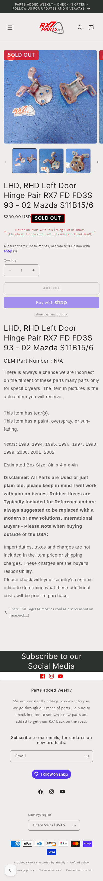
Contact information (79, 870)
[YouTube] (60, 676)
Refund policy (79, 862)
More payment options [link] (52, 314)
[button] (10, 27)
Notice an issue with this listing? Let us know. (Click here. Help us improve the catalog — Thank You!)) (50, 232)
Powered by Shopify (52, 862)
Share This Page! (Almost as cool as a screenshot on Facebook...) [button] (52, 612)
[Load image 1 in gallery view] (24, 161)
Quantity (10, 260)
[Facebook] (42, 676)
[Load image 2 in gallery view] (51, 161)
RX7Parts (32, 862)
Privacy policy (24, 870)
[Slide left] (5, 162)
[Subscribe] (87, 756)
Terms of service (50, 870)
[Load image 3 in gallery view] (78, 161)
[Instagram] (51, 676)
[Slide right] (97, 162)
